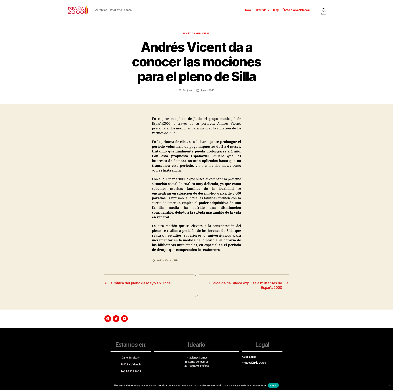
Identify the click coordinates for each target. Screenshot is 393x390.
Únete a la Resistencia (296, 10)
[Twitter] (116, 318)
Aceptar (273, 385)
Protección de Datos (254, 362)
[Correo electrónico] (124, 318)
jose (189, 90)
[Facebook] (107, 318)
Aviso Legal (249, 356)
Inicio (248, 10)
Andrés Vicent (164, 260)
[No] (389, 385)
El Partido (260, 10)
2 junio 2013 (207, 90)
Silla (176, 260)
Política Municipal (196, 33)
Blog (276, 10)
